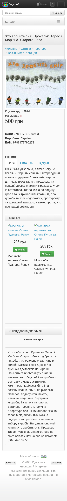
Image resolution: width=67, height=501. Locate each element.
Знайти (58, 12)
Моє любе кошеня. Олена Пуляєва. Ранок (18, 260)
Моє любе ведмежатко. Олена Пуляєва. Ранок (45, 266)
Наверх (55, 462)
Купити (21, 249)
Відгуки (44, 163)
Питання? (26, 163)
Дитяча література (33, 48)
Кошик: (47, 4)
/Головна (11, 48)
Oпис (11, 163)
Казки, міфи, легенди (22, 52)
